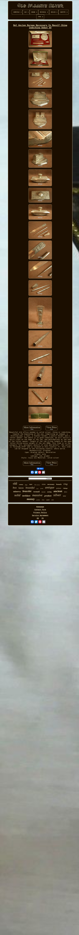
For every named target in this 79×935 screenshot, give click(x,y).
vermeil (36, 492)
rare (30, 484)
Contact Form (40, 510)
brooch (58, 484)
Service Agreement (40, 515)
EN (38, 518)
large (26, 484)
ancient (57, 491)
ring (65, 484)
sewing (49, 492)
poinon (58, 488)
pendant (47, 495)
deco (65, 492)
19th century (37, 484)
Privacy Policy (40, 512)
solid (17, 495)
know (21, 488)
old (15, 483)
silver (57, 495)
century (21, 484)
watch (47, 500)
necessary (50, 484)
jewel (41, 488)
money (31, 499)
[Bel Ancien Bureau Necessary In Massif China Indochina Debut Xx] (40, 39)
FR (43, 518)
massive (37, 495)
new (64, 496)
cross (43, 484)
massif (43, 492)
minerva (17, 491)
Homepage (40, 507)
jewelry (38, 500)
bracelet (27, 491)
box (15, 487)
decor (37, 488)
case (52, 500)
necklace (26, 495)
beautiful (30, 487)
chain (43, 500)
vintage (65, 488)
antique (49, 487)
